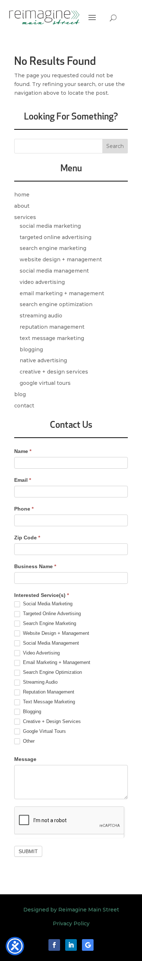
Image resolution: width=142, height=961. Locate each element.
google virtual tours (45, 383)
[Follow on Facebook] (54, 945)
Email (22, 480)
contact (24, 405)
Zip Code (27, 537)
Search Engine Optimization (51, 672)
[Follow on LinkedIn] (71, 945)
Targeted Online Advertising (51, 613)
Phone (23, 509)
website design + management (61, 259)
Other (28, 741)
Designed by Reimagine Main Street (71, 909)
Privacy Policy (71, 923)
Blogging (31, 711)
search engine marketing (53, 248)
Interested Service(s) (41, 595)
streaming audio (41, 315)
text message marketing (52, 338)
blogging (31, 349)
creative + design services (54, 371)
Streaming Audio (39, 682)
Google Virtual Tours (43, 731)
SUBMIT (28, 851)
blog (20, 394)
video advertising (42, 282)
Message (25, 759)
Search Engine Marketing (48, 623)
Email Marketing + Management (55, 662)
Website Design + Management (55, 633)
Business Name (35, 566)
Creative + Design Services (51, 721)
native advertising (43, 360)
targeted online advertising (55, 237)
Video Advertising (40, 653)
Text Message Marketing (48, 701)
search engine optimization (56, 304)
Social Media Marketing (46, 603)
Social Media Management (50, 643)
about (21, 206)
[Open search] (113, 17)
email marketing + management (62, 293)
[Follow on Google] (88, 945)
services (25, 217)
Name (22, 451)
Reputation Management (47, 692)
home (21, 194)
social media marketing (50, 226)
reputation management (52, 327)
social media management (54, 270)
